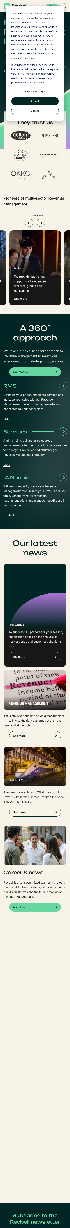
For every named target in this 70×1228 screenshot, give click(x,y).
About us (19, 907)
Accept (35, 101)
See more (18, 656)
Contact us (20, 372)
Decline (35, 110)
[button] (29, 223)
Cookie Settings (35, 91)
